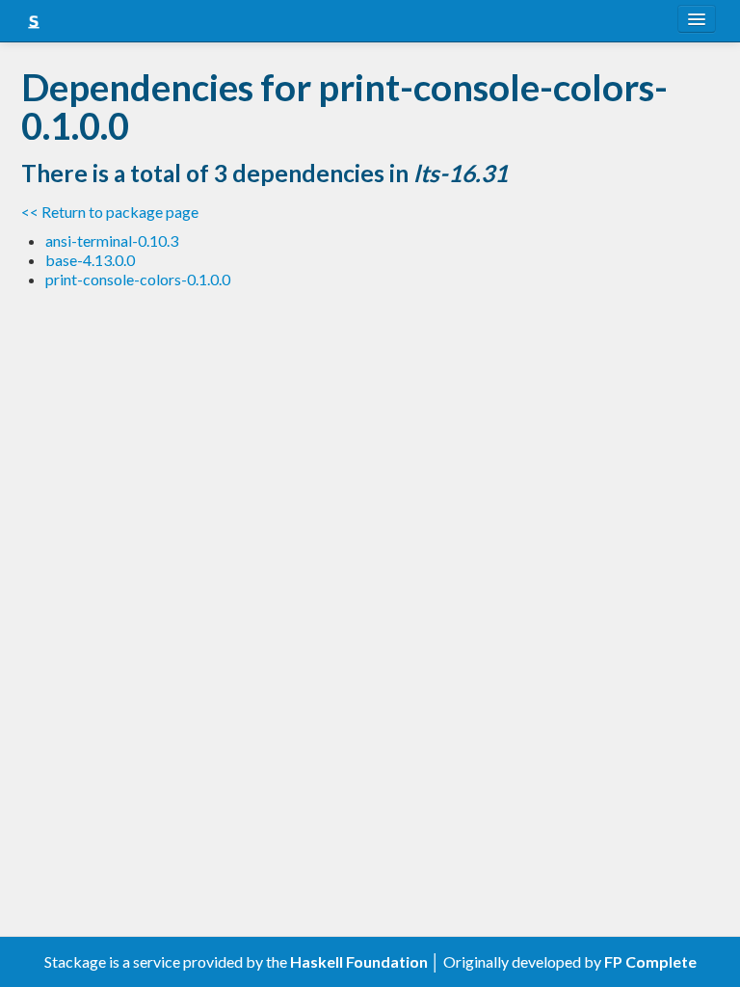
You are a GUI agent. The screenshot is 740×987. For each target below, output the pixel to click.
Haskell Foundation (359, 961)
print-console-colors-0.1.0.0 (137, 279)
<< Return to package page (109, 211)
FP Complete (650, 961)
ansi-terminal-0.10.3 (111, 240)
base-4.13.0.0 (90, 260)
